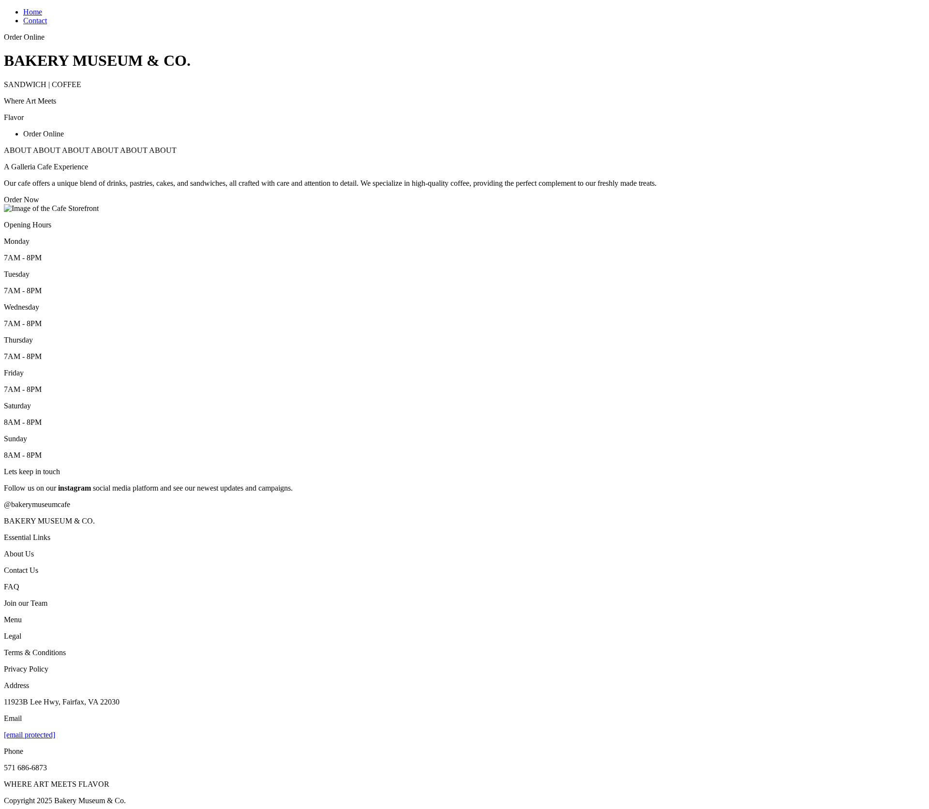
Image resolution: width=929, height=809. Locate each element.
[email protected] (29, 735)
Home (32, 12)
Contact (35, 20)
